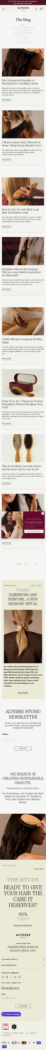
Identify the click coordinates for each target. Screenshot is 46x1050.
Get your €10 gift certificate (34, 531)
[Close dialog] (42, 513)
